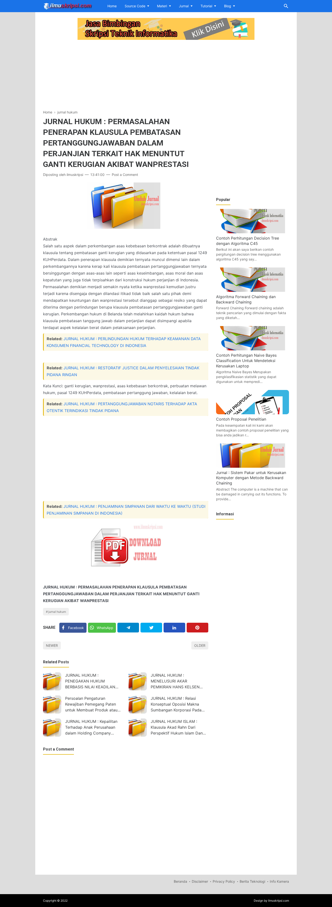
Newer (52, 645)
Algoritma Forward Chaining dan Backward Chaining (246, 299)
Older (199, 645)
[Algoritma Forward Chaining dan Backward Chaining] (252, 290)
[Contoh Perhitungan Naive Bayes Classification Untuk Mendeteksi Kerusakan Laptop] (252, 348)
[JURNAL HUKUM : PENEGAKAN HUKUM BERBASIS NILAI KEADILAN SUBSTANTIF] (52, 681)
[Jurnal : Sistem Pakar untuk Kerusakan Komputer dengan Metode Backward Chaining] (252, 466)
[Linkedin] (174, 627)
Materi (162, 6)
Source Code (135, 6)
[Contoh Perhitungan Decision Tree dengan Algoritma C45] (252, 231)
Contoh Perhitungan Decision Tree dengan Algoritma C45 (247, 241)
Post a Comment (125, 175)
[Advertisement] (125, 75)
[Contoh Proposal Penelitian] (252, 412)
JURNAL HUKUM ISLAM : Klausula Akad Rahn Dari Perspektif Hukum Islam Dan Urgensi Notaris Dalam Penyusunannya (177, 728)
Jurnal (184, 6)
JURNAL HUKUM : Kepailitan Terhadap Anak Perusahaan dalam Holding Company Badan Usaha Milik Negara (91, 728)
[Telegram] (128, 627)
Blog (227, 6)
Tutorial (206, 6)
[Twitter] (151, 627)
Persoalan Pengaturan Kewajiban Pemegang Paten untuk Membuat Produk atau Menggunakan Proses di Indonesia (91, 705)
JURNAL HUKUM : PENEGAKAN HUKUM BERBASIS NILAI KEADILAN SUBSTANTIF (90, 682)
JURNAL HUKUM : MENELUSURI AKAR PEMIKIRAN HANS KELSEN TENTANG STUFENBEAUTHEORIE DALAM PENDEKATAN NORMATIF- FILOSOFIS (179, 682)
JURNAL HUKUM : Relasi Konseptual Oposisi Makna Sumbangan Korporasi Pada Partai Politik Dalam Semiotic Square (177, 705)
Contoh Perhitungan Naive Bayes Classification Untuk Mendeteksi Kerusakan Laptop (246, 360)
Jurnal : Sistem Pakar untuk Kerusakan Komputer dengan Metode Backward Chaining (251, 477)
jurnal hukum (57, 611)
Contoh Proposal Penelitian (241, 419)
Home (112, 6)
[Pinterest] (197, 627)
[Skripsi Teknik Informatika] (67, 5)
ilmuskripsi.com (278, 900)
